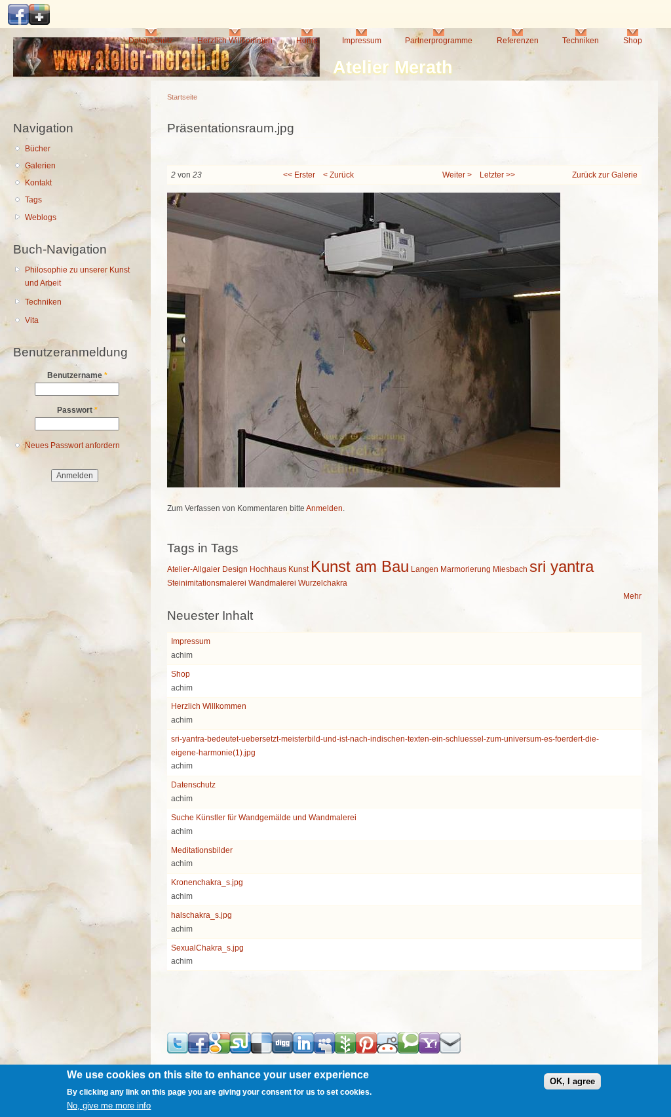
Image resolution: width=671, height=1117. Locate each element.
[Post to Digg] (282, 1050)
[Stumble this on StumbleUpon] (240, 1050)
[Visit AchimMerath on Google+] (39, 22)
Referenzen (518, 40)
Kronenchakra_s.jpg (207, 882)
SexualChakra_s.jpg (207, 948)
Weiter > (457, 175)
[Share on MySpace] (324, 1050)
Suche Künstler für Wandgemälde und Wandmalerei (263, 817)
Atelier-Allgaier (193, 569)
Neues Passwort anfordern (72, 445)
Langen (424, 569)
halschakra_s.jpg (201, 915)
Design (235, 569)
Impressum (361, 40)
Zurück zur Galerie (605, 175)
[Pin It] (366, 1050)
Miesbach (510, 569)
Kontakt (38, 182)
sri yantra (561, 566)
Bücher (37, 148)
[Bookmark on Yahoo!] (429, 1050)
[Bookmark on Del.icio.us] (261, 1050)
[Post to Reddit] (387, 1050)
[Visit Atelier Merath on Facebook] (18, 22)
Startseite (182, 97)
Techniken (580, 40)
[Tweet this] (177, 1050)
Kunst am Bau (360, 566)
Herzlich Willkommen (235, 40)
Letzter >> (497, 175)
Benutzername (77, 375)
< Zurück (338, 175)
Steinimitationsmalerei (206, 583)
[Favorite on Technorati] (408, 1050)
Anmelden (324, 508)
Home (307, 40)
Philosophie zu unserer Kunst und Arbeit (77, 276)
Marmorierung (465, 569)
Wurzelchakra (322, 583)
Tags (33, 199)
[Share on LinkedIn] (303, 1050)
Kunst (298, 569)
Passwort (77, 410)
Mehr (632, 596)
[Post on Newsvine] (345, 1050)
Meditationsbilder (202, 850)
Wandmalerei (272, 583)
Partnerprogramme (438, 40)
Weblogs (40, 217)
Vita (32, 320)
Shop (632, 40)
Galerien (40, 165)
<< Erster (299, 175)
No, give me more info (109, 1105)
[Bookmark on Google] (219, 1050)
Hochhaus (268, 569)
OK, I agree (572, 1081)
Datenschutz (150, 40)
